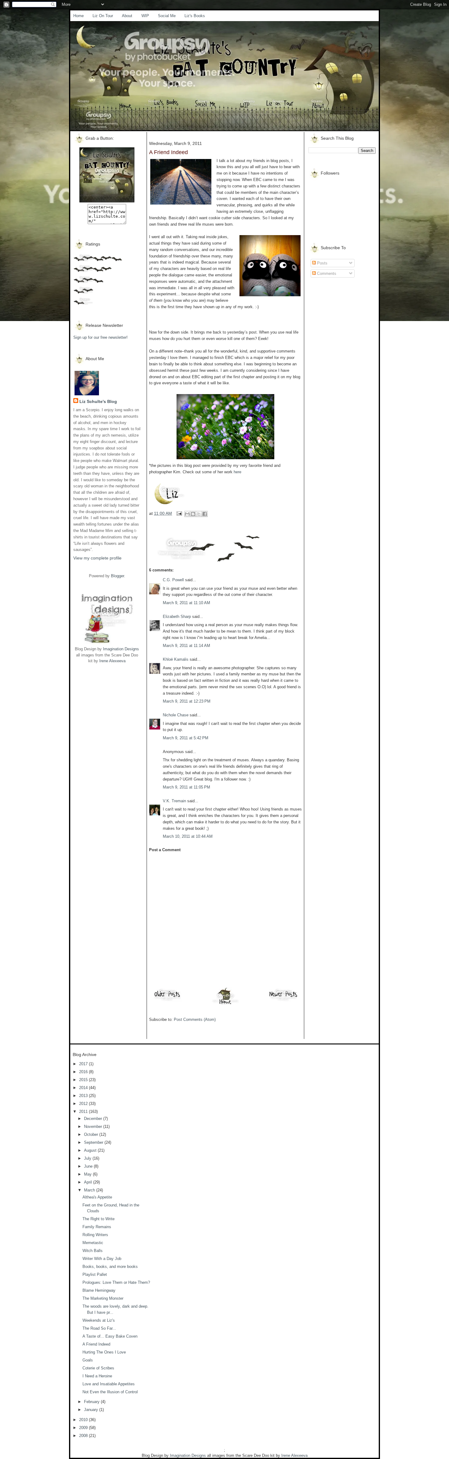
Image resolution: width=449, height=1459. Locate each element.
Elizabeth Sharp (177, 616)
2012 (84, 1103)
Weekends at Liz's (98, 1320)
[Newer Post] (283, 1001)
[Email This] (187, 514)
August (91, 1150)
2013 (84, 1095)
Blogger (117, 576)
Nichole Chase (175, 715)
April (88, 1182)
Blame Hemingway (98, 1290)
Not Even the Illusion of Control (110, 1392)
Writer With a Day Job (101, 1258)
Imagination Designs (121, 649)
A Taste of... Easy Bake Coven (109, 1336)
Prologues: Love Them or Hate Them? (116, 1282)
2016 (84, 1071)
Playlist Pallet (94, 1274)
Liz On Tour (103, 15)
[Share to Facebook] (205, 514)
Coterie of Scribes (98, 1368)
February (92, 1401)
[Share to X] (199, 514)
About (127, 15)
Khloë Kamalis (175, 659)
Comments (326, 273)
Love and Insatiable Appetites (108, 1384)
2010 (84, 1419)
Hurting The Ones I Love (104, 1352)
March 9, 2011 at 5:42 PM (185, 738)
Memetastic (92, 1242)
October (91, 1134)
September (94, 1142)
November (93, 1126)
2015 (84, 1079)
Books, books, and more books (110, 1266)
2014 (84, 1087)
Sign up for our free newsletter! (100, 337)
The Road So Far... (99, 1328)
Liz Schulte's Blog (98, 401)
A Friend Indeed (96, 1344)
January (91, 1409)
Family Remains (96, 1226)
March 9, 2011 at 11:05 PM (186, 787)
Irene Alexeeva (112, 661)
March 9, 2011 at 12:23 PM (186, 701)
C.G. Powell (173, 580)
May (88, 1174)
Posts (321, 263)
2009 (84, 1427)
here (237, 472)
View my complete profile (97, 558)
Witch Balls (92, 1250)
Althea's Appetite (97, 1197)
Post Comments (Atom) (195, 1019)
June (89, 1166)
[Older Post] (167, 1001)
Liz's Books (194, 15)
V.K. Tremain (174, 801)
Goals (87, 1360)
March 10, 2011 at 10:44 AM (188, 836)
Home (78, 15)
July (88, 1158)
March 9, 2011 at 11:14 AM (186, 645)
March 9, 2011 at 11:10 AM (186, 602)
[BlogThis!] (193, 514)
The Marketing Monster (102, 1298)
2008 (84, 1435)
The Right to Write (98, 1219)
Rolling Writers (95, 1234)
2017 (84, 1064)
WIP (145, 15)
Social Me (167, 15)
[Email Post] (178, 513)
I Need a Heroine (97, 1376)
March (90, 1190)
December (93, 1118)
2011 (84, 1111)
